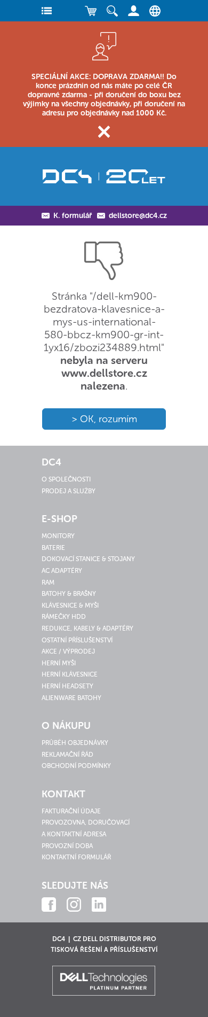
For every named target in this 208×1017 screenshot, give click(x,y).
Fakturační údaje (71, 811)
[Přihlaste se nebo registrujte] (133, 10)
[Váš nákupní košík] (90, 10)
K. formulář (72, 215)
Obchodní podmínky (76, 766)
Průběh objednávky (75, 743)
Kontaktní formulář (76, 857)
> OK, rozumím (104, 419)
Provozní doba (67, 846)
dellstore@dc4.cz (138, 215)
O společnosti (66, 479)
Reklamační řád (67, 754)
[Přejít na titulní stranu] (104, 176)
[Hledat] (112, 10)
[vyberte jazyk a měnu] (152, 10)
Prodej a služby (68, 491)
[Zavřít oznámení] (104, 132)
